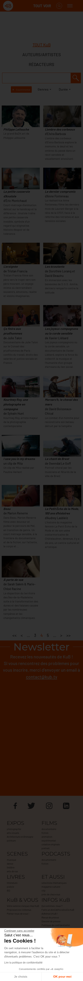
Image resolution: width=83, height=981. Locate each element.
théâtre (10, 867)
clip (44, 890)
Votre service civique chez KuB (23, 905)
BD (8, 890)
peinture (11, 840)
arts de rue (12, 871)
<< (14, 635)
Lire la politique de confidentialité (23, 962)
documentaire (49, 828)
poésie (10, 886)
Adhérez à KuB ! (50, 913)
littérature (12, 882)
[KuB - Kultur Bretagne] (20, 6)
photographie (14, 828)
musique (11, 859)
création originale (51, 844)
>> (68, 635)
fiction (45, 832)
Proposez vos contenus (19, 909)
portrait (46, 848)
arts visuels (13, 832)
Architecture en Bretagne (20, 836)
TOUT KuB (42, 44)
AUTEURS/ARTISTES (41, 54)
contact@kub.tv (41, 676)
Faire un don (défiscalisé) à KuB (58, 909)
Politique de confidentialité (56, 925)
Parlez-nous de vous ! (18, 913)
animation (47, 836)
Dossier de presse (51, 921)
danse (10, 863)
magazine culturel (51, 886)
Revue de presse (50, 917)
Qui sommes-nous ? (52, 905)
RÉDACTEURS (41, 64)
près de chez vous (51, 894)
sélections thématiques (54, 882)
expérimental (49, 840)
